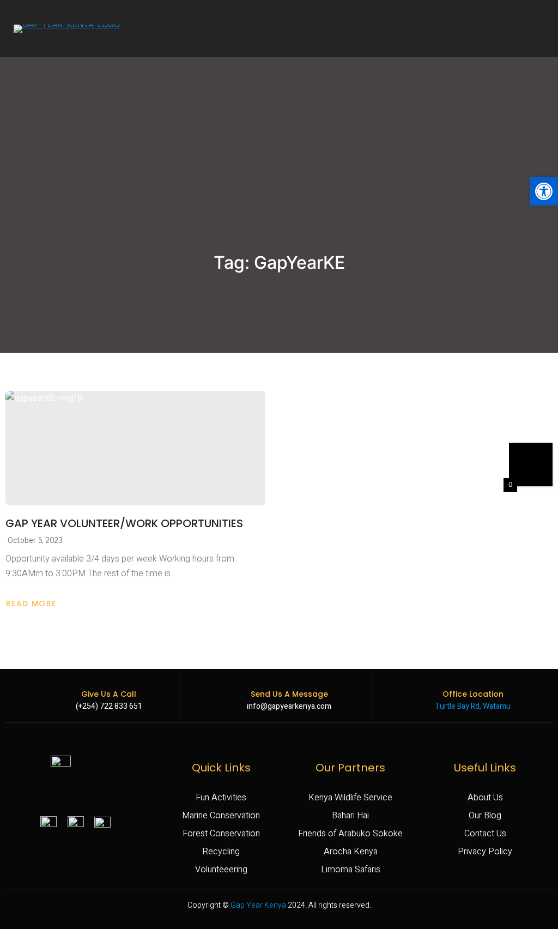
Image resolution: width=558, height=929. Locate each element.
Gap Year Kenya (258, 905)
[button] (544, 191)
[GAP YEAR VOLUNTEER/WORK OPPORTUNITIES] (135, 448)
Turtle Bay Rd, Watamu (473, 706)
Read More (36, 603)
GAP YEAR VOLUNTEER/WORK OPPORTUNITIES (124, 523)
